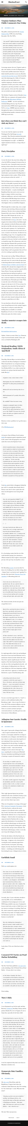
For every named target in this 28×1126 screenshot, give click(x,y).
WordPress (17, 1123)
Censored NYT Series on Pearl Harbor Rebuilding (14, 955)
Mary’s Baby (6, 997)
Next (18, 1117)
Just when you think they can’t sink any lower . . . (13, 122)
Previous (11, 1117)
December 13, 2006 (9, 27)
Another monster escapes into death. (14, 321)
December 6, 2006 (9, 1002)
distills (3, 437)
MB (2, 27)
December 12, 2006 (9, 128)
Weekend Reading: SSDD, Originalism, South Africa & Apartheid (13, 348)
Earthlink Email (8, 857)
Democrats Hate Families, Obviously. (12, 1072)
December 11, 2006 (9, 156)
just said (19, 134)
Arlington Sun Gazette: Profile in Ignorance (14, 720)
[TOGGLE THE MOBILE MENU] (2, 2)
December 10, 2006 (9, 327)
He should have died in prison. (9, 331)
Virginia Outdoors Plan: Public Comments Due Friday (13, 21)
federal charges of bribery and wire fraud (13, 264)
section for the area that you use (9, 76)
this (8, 372)
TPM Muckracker (8, 427)
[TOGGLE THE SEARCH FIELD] (26, 2)
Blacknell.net (14, 2)
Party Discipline (8, 151)
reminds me (10, 1008)
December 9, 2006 (9, 355)
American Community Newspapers (13, 806)
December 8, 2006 (9, 726)
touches (12, 568)
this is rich (6, 1082)
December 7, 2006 (9, 962)
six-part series (22, 966)
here (25, 95)
